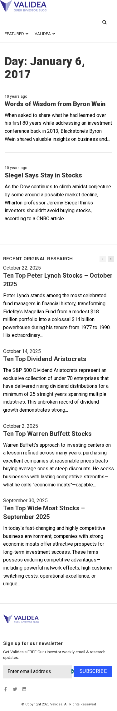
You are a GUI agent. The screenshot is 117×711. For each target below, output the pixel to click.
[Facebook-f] (5, 689)
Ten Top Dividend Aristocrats (44, 359)
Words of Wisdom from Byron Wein (55, 104)
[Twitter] (14, 689)
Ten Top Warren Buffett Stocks (47, 433)
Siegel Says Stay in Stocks (43, 175)
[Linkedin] (24, 689)
